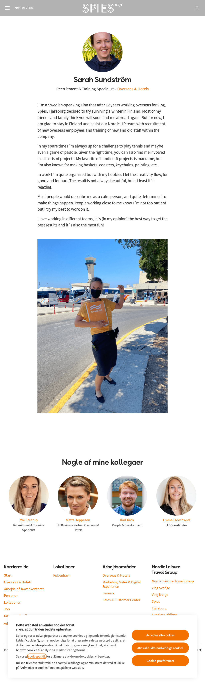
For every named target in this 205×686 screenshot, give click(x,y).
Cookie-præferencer (160, 661)
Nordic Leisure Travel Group (173, 581)
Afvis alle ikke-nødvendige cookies (160, 648)
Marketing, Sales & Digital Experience (121, 584)
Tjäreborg (159, 608)
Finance (108, 593)
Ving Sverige (161, 588)
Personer (11, 595)
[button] (197, 8)
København (61, 575)
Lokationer (12, 602)
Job (7, 609)
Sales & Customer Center (121, 600)
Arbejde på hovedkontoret (24, 589)
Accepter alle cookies (160, 635)
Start (7, 575)
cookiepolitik (37, 656)
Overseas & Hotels (133, 89)
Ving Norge (160, 594)
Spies (156, 601)
